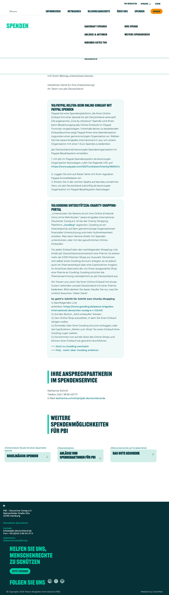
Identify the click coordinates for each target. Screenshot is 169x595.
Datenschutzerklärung (15, 540)
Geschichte (90, 58)
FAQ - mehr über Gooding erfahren (77, 350)
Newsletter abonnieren (15, 523)
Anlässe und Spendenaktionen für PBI (78, 455)
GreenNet (158, 591)
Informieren (53, 11)
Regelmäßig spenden (22, 455)
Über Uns (122, 11)
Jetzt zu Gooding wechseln (72, 346)
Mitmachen (74, 11)
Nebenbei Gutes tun (95, 42)
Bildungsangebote (99, 11)
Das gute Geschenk (126, 453)
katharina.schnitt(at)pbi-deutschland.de (80, 398)
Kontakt (7, 528)
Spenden (156, 11)
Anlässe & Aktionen (95, 34)
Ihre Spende (131, 26)
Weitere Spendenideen (137, 34)
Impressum (9, 538)
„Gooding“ (69, 224)
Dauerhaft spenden (95, 26)
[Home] (18, 11)
